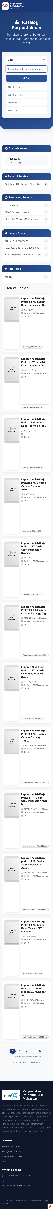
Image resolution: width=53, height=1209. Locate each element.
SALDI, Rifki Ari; (12, 205)
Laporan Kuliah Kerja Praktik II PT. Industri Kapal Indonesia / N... (33, 301)
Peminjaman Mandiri (11, 1151)
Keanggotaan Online (11, 1146)
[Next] (33, 1051)
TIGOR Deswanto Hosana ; (17, 212)
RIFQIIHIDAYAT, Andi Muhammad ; (21, 219)
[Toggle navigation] (48, 6)
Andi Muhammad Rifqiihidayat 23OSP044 (24, 254)
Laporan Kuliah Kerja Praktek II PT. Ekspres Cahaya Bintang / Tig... (34, 610)
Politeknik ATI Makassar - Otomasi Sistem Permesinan (24, 184)
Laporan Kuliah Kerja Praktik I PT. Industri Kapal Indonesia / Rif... (34, 362)
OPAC (4, 1161)
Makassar (9, 277)
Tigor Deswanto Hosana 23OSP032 (22, 248)
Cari (28, 78)
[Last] (40, 1051)
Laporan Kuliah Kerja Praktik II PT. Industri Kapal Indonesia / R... (33, 422)
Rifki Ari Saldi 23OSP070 (16, 241)
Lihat (13, 323)
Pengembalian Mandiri (12, 1156)
